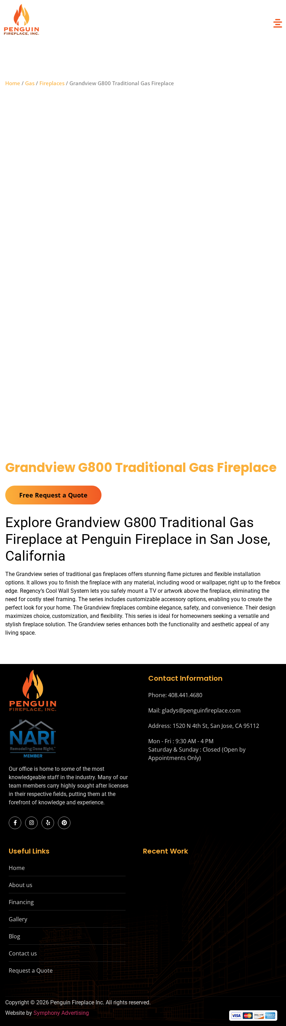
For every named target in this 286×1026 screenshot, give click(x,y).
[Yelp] (48, 823)
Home (12, 83)
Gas (30, 83)
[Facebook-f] (15, 823)
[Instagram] (31, 823)
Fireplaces (52, 83)
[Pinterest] (64, 823)
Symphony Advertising (61, 1013)
